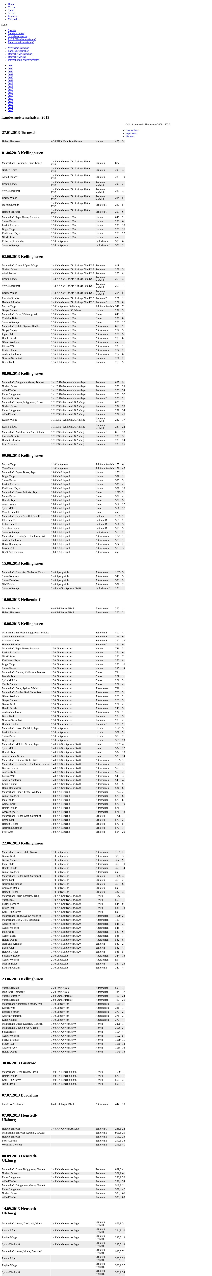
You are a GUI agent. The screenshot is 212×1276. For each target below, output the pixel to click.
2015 (10, 95)
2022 (10, 77)
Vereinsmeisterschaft (18, 47)
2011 (10, 107)
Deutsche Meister (17, 56)
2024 (10, 71)
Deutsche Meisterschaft (20, 53)
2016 (10, 92)
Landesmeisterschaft (18, 50)
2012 (10, 104)
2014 (10, 98)
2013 (10, 101)
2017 (10, 89)
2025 (10, 68)
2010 (10, 110)
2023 (10, 74)
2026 (10, 65)
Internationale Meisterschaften (23, 59)
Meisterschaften (16, 33)
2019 (10, 83)
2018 (10, 86)
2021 (10, 80)
